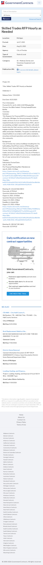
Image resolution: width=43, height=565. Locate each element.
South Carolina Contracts (10, 529)
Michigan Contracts (9, 486)
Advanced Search (35, 19)
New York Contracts (9, 509)
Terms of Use (21, 425)
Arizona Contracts (8, 438)
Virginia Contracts (8, 543)
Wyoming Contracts (9, 552)
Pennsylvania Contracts (10, 524)
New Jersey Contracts (9, 505)
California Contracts (9, 443)
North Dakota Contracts (10, 514)
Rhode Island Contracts (10, 526)
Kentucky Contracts (9, 474)
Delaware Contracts (9, 450)
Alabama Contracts (8, 433)
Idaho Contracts (8, 462)
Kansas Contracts (8, 471)
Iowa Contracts (7, 469)
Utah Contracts (7, 538)
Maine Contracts (8, 479)
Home (21, 415)
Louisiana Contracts (9, 476)
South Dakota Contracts (10, 531)
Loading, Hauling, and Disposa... (14, 371)
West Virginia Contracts (10, 548)
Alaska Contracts (8, 436)
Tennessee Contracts (9, 533)
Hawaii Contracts (8, 459)
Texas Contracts (8, 536)
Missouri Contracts (9, 493)
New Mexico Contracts (10, 507)
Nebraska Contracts (9, 498)
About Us (21, 417)
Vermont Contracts (9, 540)
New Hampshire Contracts (11, 502)
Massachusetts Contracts (10, 483)
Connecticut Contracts (10, 448)
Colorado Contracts (9, 445)
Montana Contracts (9, 495)
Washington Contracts (9, 545)
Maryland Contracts (9, 481)
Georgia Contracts (8, 457)
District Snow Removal (11, 350)
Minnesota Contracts (9, 488)
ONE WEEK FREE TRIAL (17, 294)
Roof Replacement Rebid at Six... (14, 331)
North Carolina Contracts (10, 512)
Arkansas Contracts (9, 440)
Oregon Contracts (8, 521)
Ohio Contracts (7, 517)
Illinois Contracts (8, 464)
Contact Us (21, 420)
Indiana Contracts (8, 467)
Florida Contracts (8, 455)
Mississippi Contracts (9, 490)
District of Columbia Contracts (12, 452)
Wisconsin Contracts (9, 550)
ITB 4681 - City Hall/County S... (14, 312)
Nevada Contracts (8, 500)
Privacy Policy (21, 422)
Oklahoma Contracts (9, 519)
